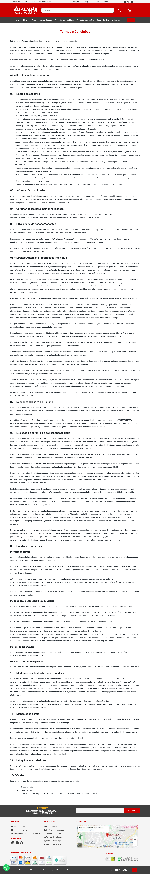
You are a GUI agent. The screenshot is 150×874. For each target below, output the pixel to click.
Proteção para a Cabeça (42, 20)
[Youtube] (131, 1)
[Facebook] (125, 1)
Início (18, 20)
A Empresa (76, 2)
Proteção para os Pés (85, 20)
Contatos (106, 2)
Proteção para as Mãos (64, 20)
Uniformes (116, 20)
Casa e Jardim (103, 20)
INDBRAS (121, 870)
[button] (131, 20)
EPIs (25, 20)
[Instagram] (128, 1)
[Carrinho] (129, 10)
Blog (86, 2)
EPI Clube (95, 2)
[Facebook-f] (17, 843)
